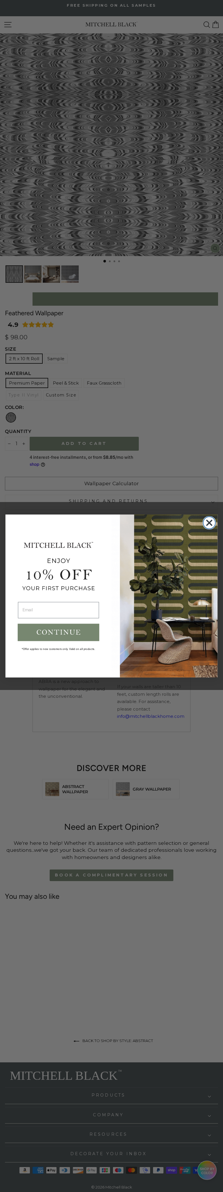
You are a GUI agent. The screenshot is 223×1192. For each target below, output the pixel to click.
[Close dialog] (209, 523)
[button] (58, 632)
